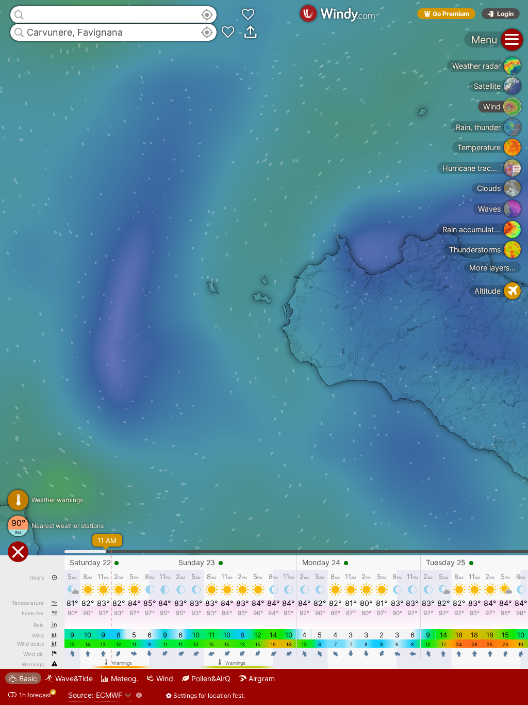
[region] (264, 352)
